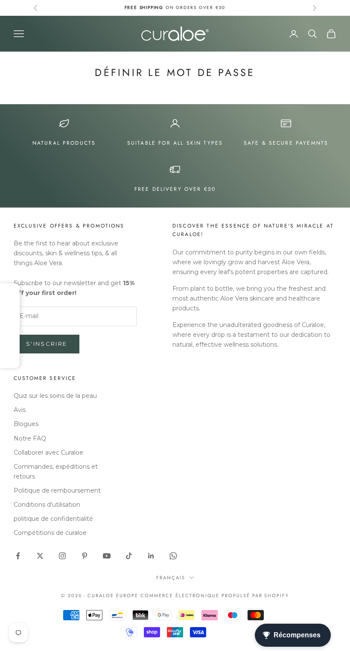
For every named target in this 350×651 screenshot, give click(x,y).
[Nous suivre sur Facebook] (18, 556)
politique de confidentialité (53, 519)
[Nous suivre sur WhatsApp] (173, 556)
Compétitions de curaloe (50, 533)
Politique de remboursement (57, 490)
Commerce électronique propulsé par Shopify (214, 595)
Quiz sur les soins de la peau (55, 396)
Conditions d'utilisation (47, 504)
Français (170, 577)
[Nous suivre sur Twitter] (40, 556)
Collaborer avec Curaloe (48, 452)
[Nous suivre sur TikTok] (129, 556)
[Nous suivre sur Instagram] (62, 556)
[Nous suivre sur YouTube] (106, 556)
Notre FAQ (30, 438)
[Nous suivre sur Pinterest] (84, 556)
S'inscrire (46, 343)
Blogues (26, 424)
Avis (20, 410)
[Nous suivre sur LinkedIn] (151, 556)
